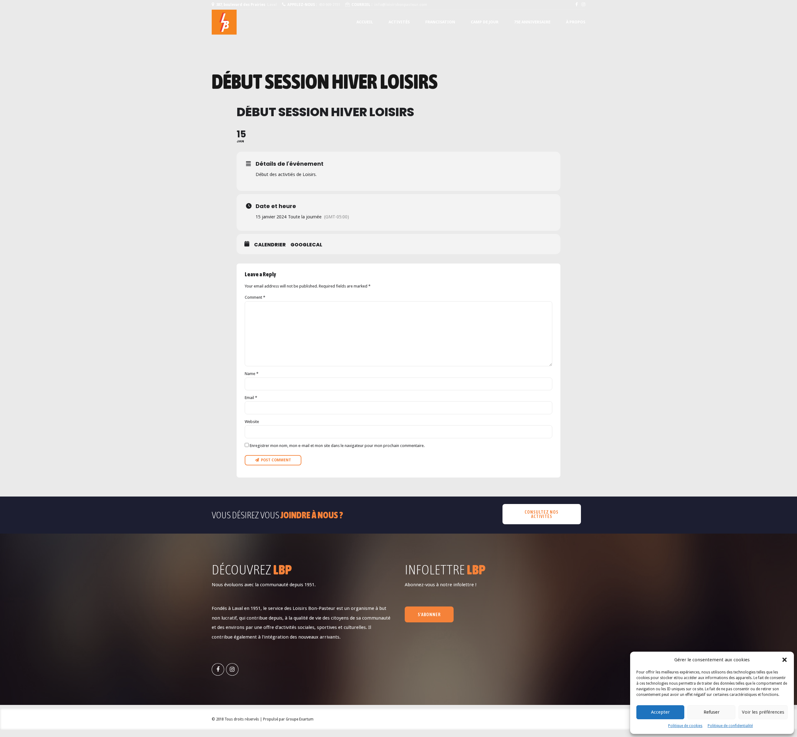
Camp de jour (484, 22)
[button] (784, 660)
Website (252, 421)
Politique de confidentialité (730, 726)
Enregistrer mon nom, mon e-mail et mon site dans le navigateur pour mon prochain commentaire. (337, 445)
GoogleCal (306, 245)
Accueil (364, 22)
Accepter (660, 712)
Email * (251, 397)
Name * (251, 373)
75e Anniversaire (532, 22)
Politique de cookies (685, 726)
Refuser (711, 712)
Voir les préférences (763, 712)
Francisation (440, 22)
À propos (575, 22)
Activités (399, 22)
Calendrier (270, 245)
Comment (255, 297)
